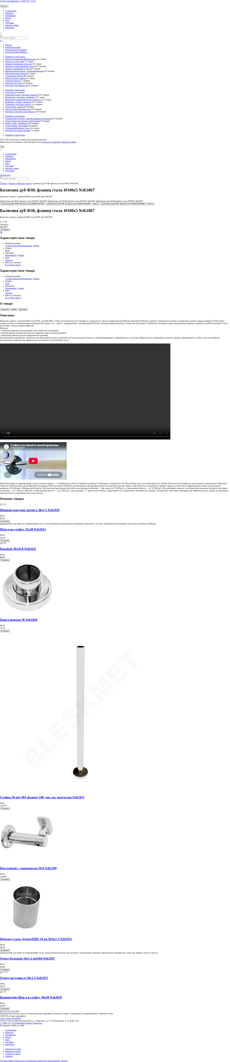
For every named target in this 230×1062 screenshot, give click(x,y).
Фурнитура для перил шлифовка (20, 97)
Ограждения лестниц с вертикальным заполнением (29, 118)
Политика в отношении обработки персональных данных (41, 1061)
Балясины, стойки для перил (18, 102)
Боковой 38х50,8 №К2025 (18, 549)
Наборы (9, 1056)
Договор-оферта (7, 1061)
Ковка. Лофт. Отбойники (17, 123)
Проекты (9, 1032)
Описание (5, 309)
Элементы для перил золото (18, 104)
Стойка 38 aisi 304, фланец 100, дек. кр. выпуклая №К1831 (42, 797)
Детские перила (12, 81)
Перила (8, 45)
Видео (8, 18)
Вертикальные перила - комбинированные (25, 71)
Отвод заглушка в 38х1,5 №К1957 (24, 978)
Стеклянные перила (14, 76)
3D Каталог (5, 175)
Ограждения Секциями (15, 50)
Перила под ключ (13, 1049)
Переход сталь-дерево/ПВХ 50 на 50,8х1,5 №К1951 (36, 939)
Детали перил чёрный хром (18, 109)
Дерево (21, 255)
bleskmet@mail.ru (25, 1023)
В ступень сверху (13, 265)
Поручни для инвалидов (16, 85)
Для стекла (10, 92)
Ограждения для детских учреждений (22, 121)
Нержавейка (11, 255)
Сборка (36, 246)
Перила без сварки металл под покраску (23, 100)
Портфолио (10, 16)
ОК (2, 147)
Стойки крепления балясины (18, 246)
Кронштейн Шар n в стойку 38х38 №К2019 (31, 997)
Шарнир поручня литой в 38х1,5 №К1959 (29, 510)
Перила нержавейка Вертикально (20, 59)
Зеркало (9, 260)
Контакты (9, 28)
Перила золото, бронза (15, 78)
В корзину (5, 230)
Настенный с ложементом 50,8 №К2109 (28, 868)
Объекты (9, 13)
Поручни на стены (14, 83)
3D (1, 232)
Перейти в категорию (15, 57)
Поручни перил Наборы (16, 52)
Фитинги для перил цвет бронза (20, 112)
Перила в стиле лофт (15, 61)
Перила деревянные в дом (17, 69)
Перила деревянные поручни (18, 64)
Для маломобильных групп (18, 128)
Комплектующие (13, 47)
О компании (11, 11)
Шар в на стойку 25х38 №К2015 (23, 529)
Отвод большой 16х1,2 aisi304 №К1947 (27, 958)
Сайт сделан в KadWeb (10, 1018)
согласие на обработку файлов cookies (59, 142)
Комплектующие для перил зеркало (21, 95)
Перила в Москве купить (20, 183)
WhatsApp (37, 1023)
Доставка (9, 23)
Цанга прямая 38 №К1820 (18, 619)
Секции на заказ (12, 1054)
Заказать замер (12, 25)
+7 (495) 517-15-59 (27, 1)
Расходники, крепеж (14, 107)
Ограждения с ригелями (16, 126)
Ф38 (7, 250)
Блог (7, 20)
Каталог (4, 6)
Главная (3, 183)
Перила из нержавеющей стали (19, 66)
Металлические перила (16, 73)
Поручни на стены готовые (18, 130)
